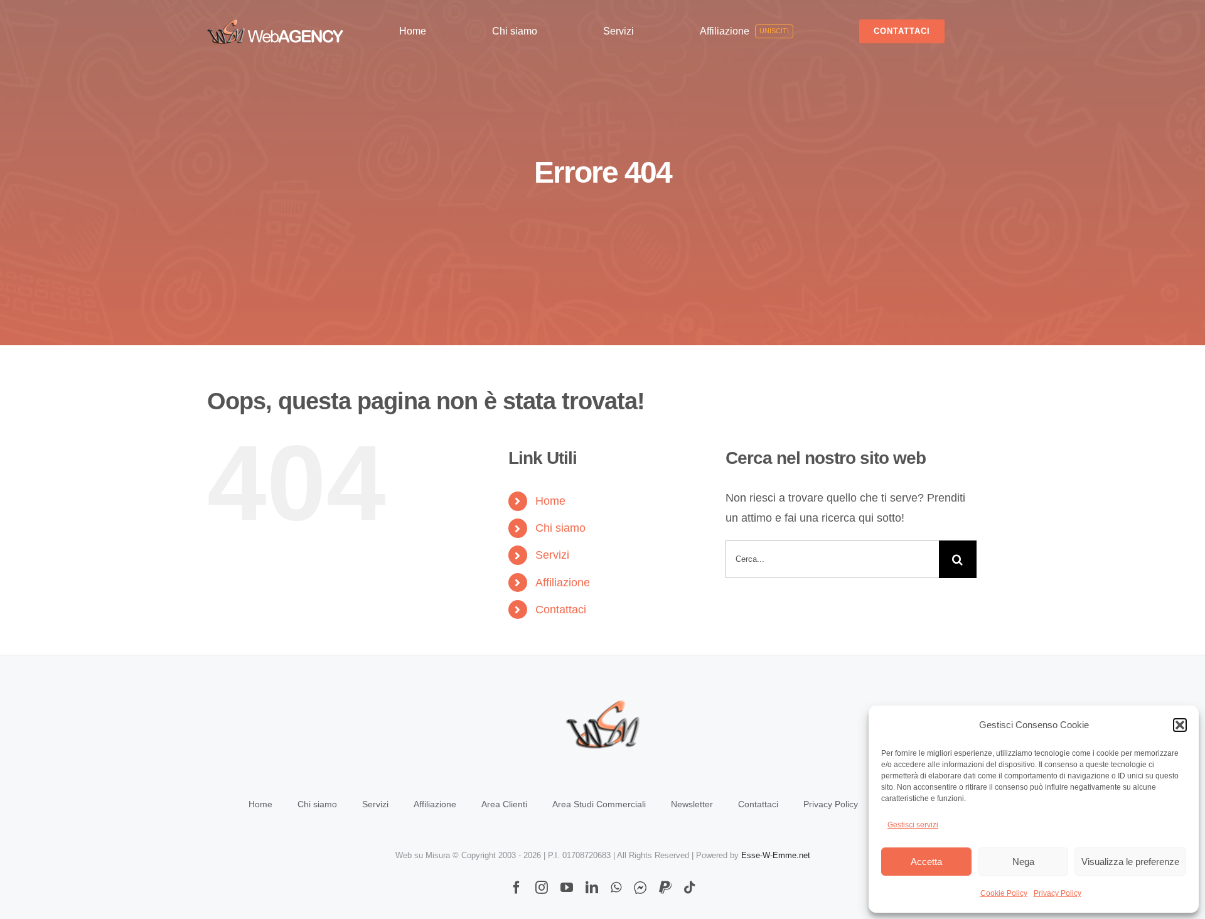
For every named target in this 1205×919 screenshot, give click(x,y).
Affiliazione (562, 582)
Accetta (926, 861)
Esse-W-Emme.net (775, 855)
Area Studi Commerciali (599, 804)
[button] (1180, 725)
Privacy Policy (1057, 893)
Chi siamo (560, 528)
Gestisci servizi (912, 824)
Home (550, 501)
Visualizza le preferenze (1130, 861)
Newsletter (692, 804)
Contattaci (560, 609)
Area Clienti (504, 804)
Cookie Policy (1003, 893)
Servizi (552, 555)
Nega (1023, 861)
